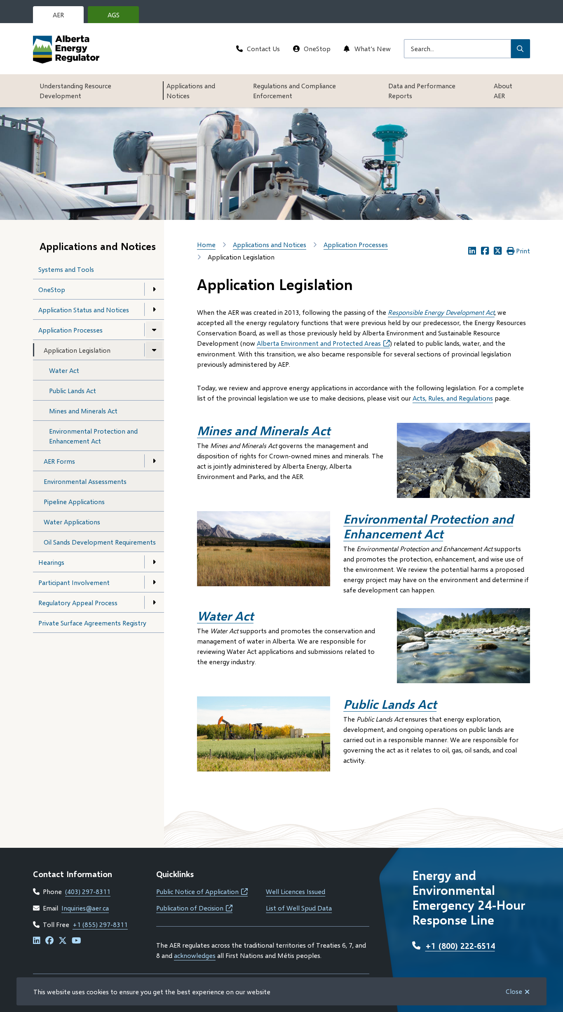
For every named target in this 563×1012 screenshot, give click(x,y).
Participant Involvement (74, 582)
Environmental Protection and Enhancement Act (93, 436)
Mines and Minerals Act (83, 411)
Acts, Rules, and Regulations (453, 398)
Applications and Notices (191, 90)
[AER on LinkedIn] (36, 941)
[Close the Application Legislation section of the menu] (154, 350)
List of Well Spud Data (299, 908)
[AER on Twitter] (63, 941)
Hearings (51, 562)
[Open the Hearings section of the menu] (154, 562)
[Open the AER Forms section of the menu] (154, 461)
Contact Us (263, 48)
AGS (120, 17)
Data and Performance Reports (421, 90)
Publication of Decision (194, 908)
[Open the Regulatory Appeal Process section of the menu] (154, 602)
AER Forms (59, 461)
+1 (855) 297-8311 (100, 924)
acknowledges (195, 955)
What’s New (372, 48)
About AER (503, 90)
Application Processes (70, 330)
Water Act (64, 370)
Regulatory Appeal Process (77, 602)
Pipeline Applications (74, 501)
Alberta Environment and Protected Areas (323, 343)
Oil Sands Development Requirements (100, 542)
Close (514, 991)
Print (523, 251)
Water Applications (72, 522)
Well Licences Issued (295, 891)
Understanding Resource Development (75, 90)
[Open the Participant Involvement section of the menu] (154, 582)
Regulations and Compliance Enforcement (294, 90)
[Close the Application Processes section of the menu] (154, 329)
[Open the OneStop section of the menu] (154, 289)
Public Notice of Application (202, 891)
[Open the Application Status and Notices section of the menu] (154, 309)
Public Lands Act (72, 390)
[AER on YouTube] (76, 941)
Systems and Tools (66, 269)
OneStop (317, 48)
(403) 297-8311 (87, 891)
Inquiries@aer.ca (85, 908)
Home (206, 244)
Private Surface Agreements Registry (92, 623)
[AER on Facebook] (49, 941)
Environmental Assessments (85, 481)
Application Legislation (77, 350)
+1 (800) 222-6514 (460, 946)
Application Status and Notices (83, 310)
